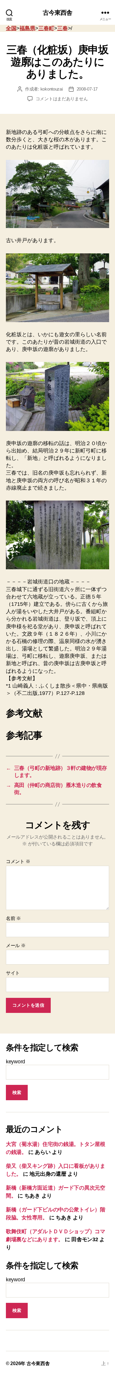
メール (16, 945)
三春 (62, 28)
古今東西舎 (58, 12)
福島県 (27, 28)
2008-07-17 (87, 88)
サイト (13, 972)
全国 (11, 28)
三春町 (46, 28)
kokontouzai (51, 88)
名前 (13, 918)
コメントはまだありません (62, 98)
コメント (18, 861)
